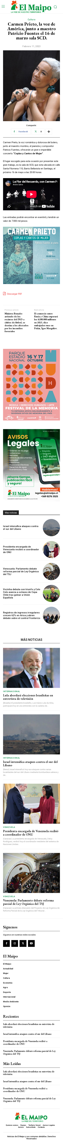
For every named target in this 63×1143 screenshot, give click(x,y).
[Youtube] (31, 943)
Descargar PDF (14, 294)
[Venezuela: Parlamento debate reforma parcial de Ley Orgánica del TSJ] (51, 571)
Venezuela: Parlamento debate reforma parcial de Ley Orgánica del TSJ (21, 571)
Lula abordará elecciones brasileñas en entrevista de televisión (28, 697)
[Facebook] (6, 943)
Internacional (11, 691)
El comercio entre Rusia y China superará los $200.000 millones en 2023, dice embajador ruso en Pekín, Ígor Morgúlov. (46, 321)
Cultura (31, 19)
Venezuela (9, 827)
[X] (23, 943)
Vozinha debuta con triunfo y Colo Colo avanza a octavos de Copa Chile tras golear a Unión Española (21, 593)
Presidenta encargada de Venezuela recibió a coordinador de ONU (21, 549)
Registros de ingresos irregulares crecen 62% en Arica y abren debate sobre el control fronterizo (21, 615)
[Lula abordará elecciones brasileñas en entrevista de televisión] (31, 668)
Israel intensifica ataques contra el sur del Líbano (20, 527)
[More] (49, 132)
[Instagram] (14, 943)
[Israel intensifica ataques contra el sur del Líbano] (51, 527)
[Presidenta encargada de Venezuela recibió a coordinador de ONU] (51, 549)
